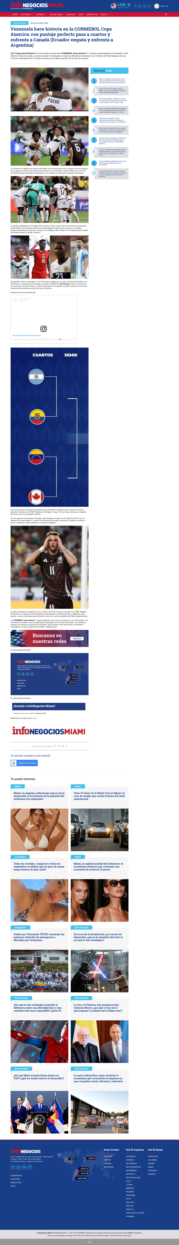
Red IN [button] (104, 14)
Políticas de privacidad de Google (96, 1235)
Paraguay (152, 1170)
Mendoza (130, 1188)
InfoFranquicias (133, 1167)
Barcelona (153, 1156)
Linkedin (107, 1163)
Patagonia (130, 1195)
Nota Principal (81, 927)
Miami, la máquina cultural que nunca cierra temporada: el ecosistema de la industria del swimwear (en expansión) (112, 80)
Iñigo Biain (138, 1233)
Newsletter (92, 14)
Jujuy (128, 1181)
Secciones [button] (26, 14)
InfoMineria (131, 1170)
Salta (128, 1199)
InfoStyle (130, 1174)
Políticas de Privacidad (94, 1233)
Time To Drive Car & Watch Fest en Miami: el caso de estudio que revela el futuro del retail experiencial (112, 90)
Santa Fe (130, 1209)
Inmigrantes (20, 927)
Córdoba (130, 1160)
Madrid (151, 1163)
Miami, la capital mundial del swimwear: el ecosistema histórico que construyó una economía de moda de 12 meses (112, 110)
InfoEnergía (131, 1163)
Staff (81, 14)
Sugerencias (16, 1175)
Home (15, 14)
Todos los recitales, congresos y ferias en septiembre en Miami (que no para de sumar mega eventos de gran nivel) (113, 100)
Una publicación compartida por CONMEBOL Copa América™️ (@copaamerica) (43, 339)
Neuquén (130, 1192)
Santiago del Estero (135, 1213)
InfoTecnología (133, 1178)
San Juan (130, 1202)
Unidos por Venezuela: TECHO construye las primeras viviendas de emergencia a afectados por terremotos (112, 120)
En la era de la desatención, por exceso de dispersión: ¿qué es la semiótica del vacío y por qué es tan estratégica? (112, 130)
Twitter (107, 1160)
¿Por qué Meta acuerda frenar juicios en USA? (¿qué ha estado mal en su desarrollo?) (112, 163)
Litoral (129, 1185)
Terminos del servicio (116, 1235)
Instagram (108, 1167)
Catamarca (131, 1156)
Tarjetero (70, 14)
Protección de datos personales (115, 1233)
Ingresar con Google (26, 763)
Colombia (152, 1160)
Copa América (19, 23)
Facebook (108, 1156)
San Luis (129, 1206)
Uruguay (152, 1174)
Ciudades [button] (40, 14)
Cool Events (20, 857)
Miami (18, 786)
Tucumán (130, 1216)
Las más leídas (56, 14)
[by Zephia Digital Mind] (89, 1242)
